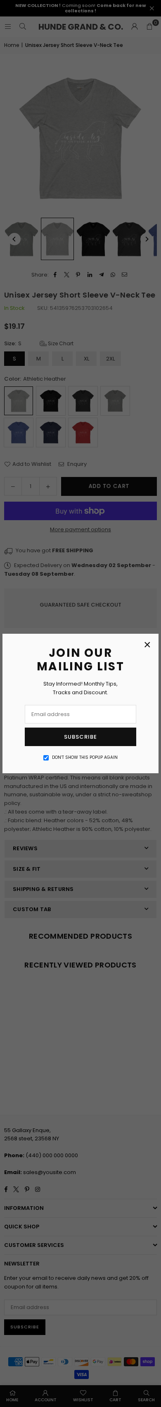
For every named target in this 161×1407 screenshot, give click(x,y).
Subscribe (80, 737)
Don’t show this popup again (85, 757)
